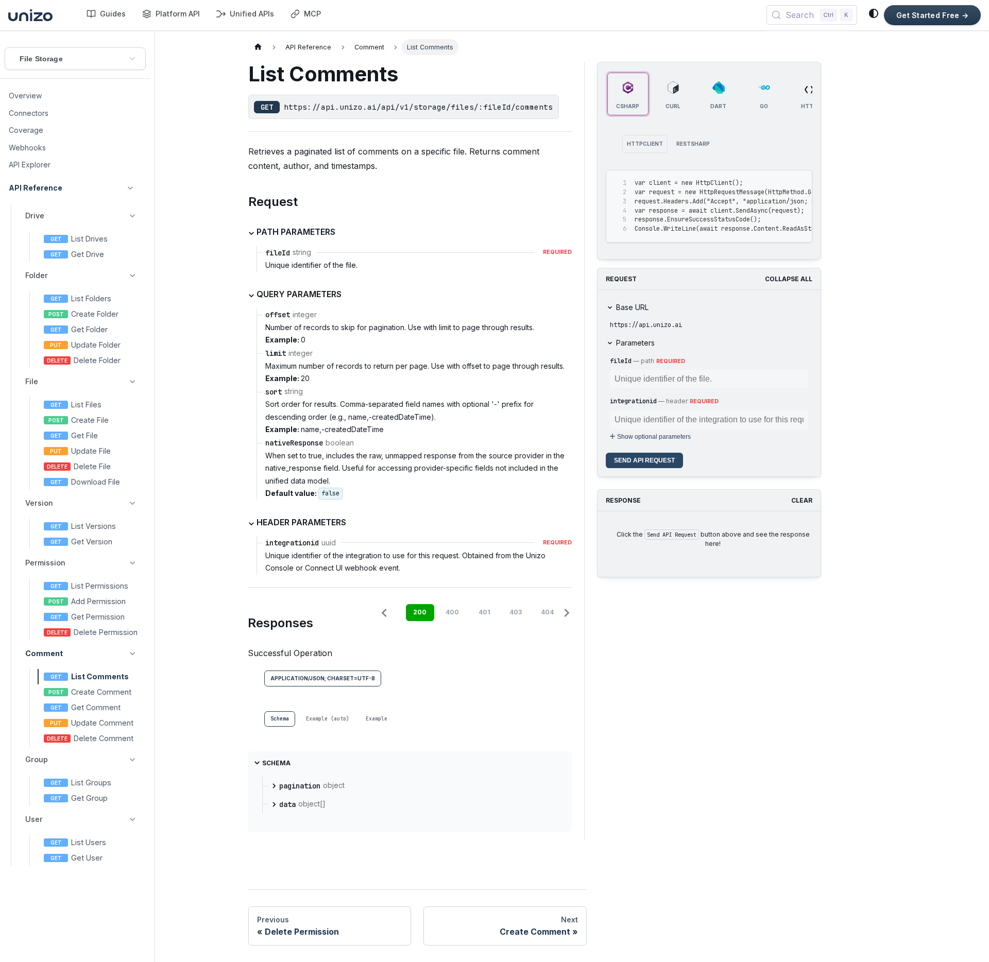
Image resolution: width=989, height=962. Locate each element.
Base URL (632, 307)
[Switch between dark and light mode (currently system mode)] (873, 13)
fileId (621, 361)
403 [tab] (515, 612)
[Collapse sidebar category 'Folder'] (132, 275)
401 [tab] (484, 612)
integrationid (633, 401)
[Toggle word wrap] (762, 183)
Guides (113, 13)
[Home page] (258, 47)
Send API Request (644, 460)
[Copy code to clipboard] (781, 183)
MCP (312, 13)
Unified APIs (252, 13)
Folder (36, 275)
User (34, 819)
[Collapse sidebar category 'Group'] (132, 759)
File (31, 381)
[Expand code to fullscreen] (799, 183)
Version (39, 503)
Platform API (178, 13)
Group (36, 759)
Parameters (635, 342)
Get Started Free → (932, 15)
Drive (34, 215)
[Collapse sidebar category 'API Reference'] (130, 188)
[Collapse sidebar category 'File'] (132, 381)
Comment (44, 653)
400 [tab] (452, 612)
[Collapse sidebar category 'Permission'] (132, 563)
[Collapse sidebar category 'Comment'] (132, 653)
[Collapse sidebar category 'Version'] (132, 503)
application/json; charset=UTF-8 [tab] (322, 678)
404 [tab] (547, 612)
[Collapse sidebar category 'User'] (132, 819)
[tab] (279, 719)
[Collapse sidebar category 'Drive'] (132, 216)
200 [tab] (420, 612)
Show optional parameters (654, 436)
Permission (45, 562)
